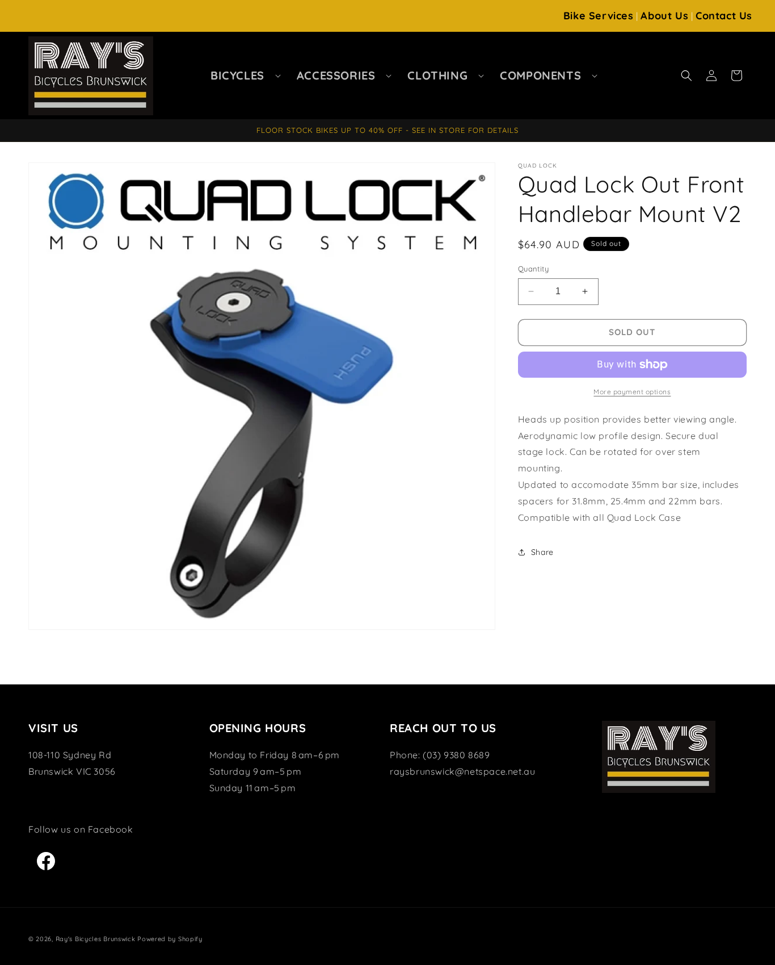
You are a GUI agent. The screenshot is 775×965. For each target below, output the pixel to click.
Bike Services (598, 15)
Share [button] (542, 552)
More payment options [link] (632, 391)
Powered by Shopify (170, 939)
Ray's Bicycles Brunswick (96, 939)
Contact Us (724, 15)
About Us (664, 15)
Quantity (533, 268)
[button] (242, 75)
